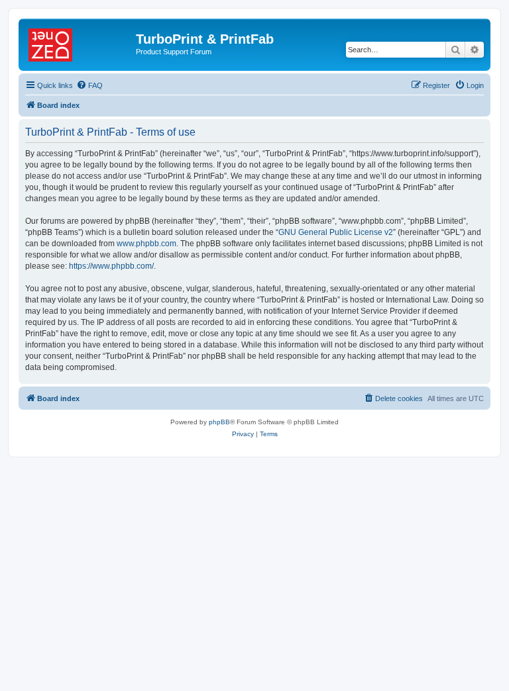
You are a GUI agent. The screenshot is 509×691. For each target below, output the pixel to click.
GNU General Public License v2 (335, 232)
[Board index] (79, 43)
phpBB (219, 422)
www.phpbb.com (146, 243)
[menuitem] (89, 85)
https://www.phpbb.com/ (111, 266)
